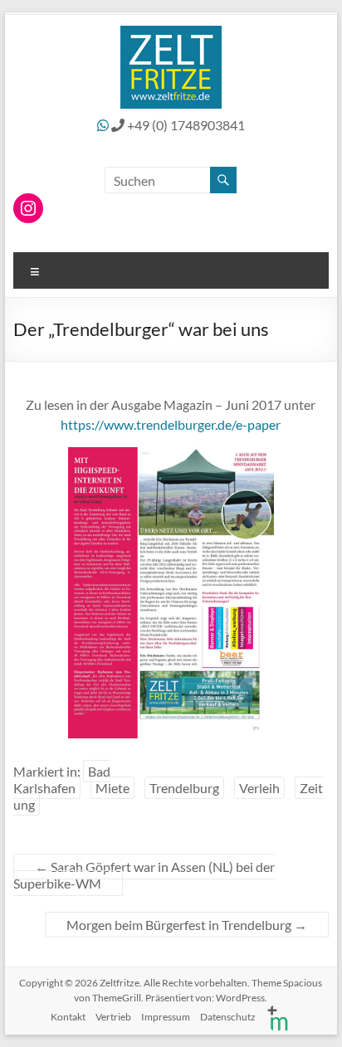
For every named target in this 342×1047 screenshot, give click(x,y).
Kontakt (68, 1016)
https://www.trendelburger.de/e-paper (171, 424)
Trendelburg (184, 788)
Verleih (259, 788)
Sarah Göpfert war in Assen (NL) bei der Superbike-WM (144, 875)
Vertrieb (113, 1016)
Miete (112, 788)
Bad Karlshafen (61, 779)
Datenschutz (228, 1016)
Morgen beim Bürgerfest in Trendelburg (186, 925)
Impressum (165, 1016)
